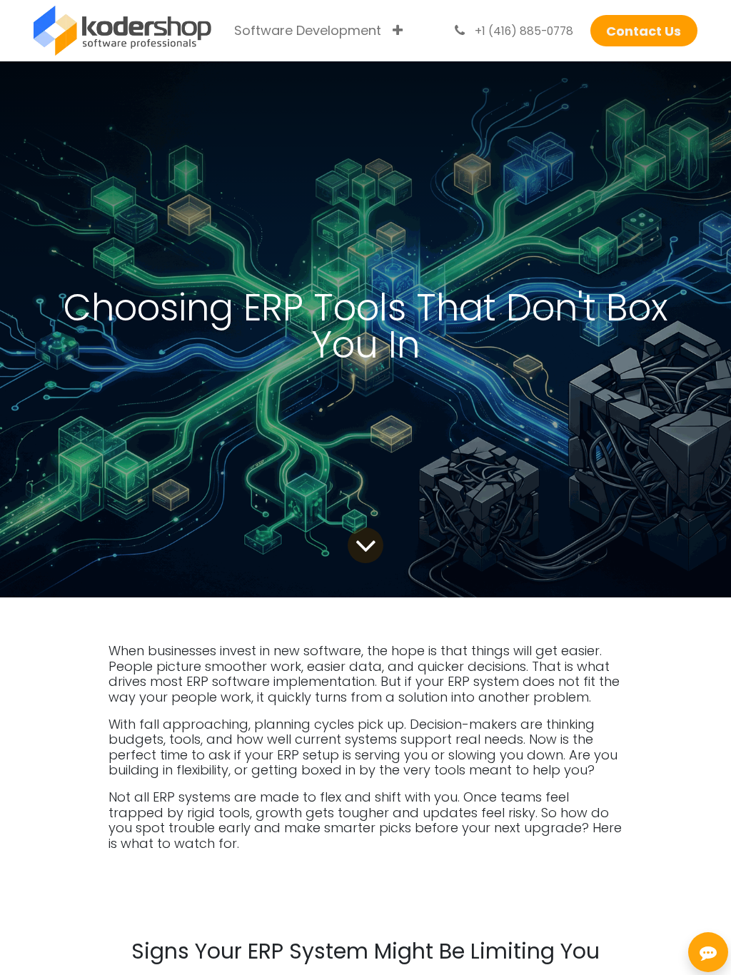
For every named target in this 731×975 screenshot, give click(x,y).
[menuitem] (307, 30)
